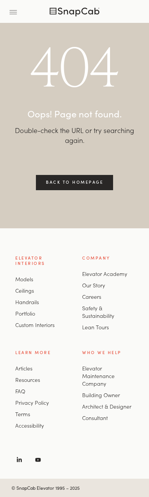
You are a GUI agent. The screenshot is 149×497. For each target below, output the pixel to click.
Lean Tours (95, 327)
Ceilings (24, 290)
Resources (27, 379)
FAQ (20, 391)
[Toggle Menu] (16, 11)
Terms (22, 414)
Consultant (95, 418)
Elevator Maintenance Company (98, 375)
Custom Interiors (35, 325)
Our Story (93, 285)
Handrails (27, 302)
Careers (91, 296)
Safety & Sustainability (98, 311)
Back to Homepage (74, 182)
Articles (23, 368)
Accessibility (29, 425)
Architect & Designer (106, 406)
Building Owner (101, 395)
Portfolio (25, 313)
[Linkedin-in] (19, 459)
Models (24, 279)
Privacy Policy (32, 402)
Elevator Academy (104, 273)
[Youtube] (38, 459)
